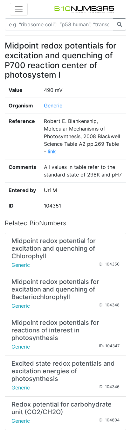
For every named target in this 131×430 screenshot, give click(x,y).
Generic (53, 105)
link (52, 151)
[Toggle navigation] (19, 9)
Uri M (50, 190)
